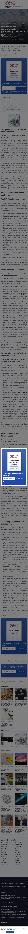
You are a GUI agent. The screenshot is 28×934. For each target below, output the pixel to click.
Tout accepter (10, 931)
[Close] (24, 451)
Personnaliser (18, 931)
